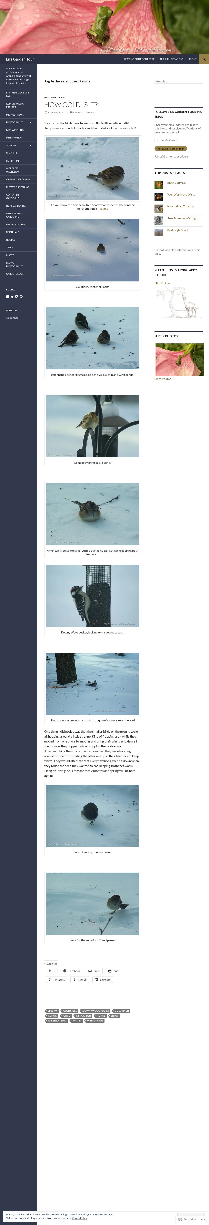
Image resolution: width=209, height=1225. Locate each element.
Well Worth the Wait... (181, 194)
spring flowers (15, 224)
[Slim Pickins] (179, 304)
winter (76, 1020)
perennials (12, 232)
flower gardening (17, 187)
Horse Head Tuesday (180, 206)
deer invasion (14, 137)
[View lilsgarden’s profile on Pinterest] (21, 296)
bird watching (54, 97)
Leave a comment (84, 112)
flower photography (14, 264)
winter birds (95, 1020)
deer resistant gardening (14, 215)
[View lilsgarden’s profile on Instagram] (16, 296)
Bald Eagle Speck (178, 230)
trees (9, 247)
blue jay (53, 1010)
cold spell (70, 1010)
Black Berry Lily (176, 182)
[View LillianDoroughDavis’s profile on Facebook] (7, 296)
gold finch (122, 1010)
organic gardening (18, 179)
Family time (12, 160)
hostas (10, 239)
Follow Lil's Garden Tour (171, 148)
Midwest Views (15, 114)
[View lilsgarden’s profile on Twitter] (12, 296)
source (103, 208)
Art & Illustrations (171, 59)
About (193, 59)
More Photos (163, 378)
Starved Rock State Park (17, 94)
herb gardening (16, 205)
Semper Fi (11, 153)
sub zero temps (57, 1020)
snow (114, 1015)
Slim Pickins (162, 283)
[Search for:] (179, 81)
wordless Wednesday (13, 170)
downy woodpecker (95, 1010)
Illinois (52, 1015)
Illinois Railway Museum (15, 105)
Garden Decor (14, 273)
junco (67, 1015)
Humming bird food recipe (139, 59)
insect (10, 255)
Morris (101, 1015)
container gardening (12, 196)
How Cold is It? (71, 104)
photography (14, 122)
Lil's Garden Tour (20, 59)
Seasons (11, 145)
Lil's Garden (83, 1015)
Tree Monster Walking (181, 218)
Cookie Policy (79, 1218)
